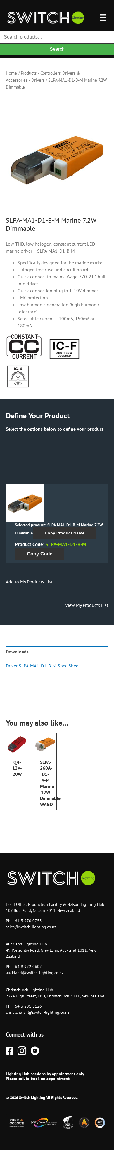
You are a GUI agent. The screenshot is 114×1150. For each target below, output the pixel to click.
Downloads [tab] (17, 652)
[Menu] (103, 17)
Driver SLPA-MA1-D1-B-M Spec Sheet (43, 666)
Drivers (37, 80)
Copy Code (39, 554)
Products (29, 73)
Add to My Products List (29, 582)
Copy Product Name (64, 533)
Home (11, 73)
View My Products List (86, 605)
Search (57, 49)
